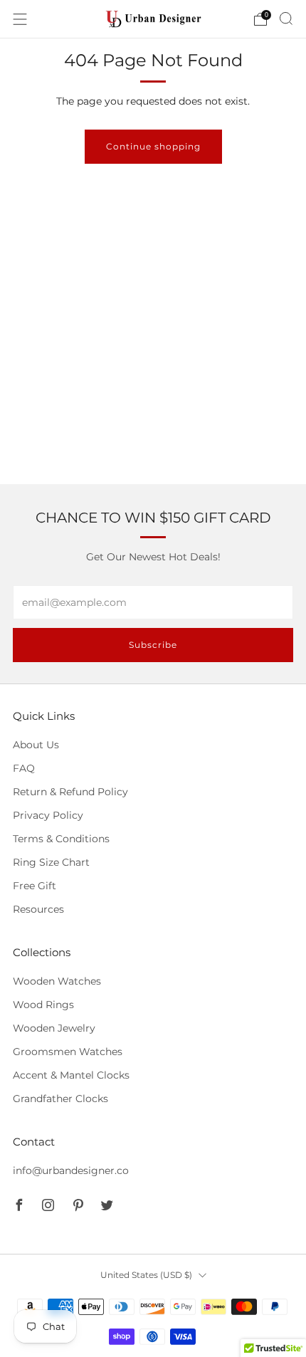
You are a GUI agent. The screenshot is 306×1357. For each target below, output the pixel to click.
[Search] (286, 18)
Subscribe (153, 644)
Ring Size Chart (51, 862)
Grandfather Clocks (60, 1098)
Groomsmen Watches (67, 1051)
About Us (36, 744)
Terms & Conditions (61, 838)
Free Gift (34, 885)
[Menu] (20, 19)
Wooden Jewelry (54, 1028)
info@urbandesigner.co (71, 1170)
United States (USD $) (146, 1274)
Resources (38, 909)
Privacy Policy (48, 815)
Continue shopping (153, 146)
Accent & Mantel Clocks (71, 1075)
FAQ (24, 768)
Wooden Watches (57, 981)
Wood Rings (43, 1004)
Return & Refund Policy (70, 791)
